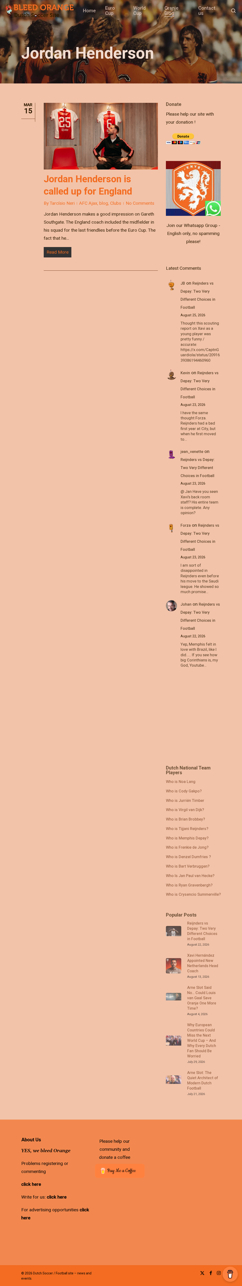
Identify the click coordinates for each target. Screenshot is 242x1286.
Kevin (185, 373)
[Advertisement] (201, 131)
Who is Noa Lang (180, 782)
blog (103, 203)
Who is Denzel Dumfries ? (188, 857)
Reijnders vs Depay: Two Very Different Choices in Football (198, 468)
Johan (186, 604)
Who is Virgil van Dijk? (185, 810)
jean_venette (192, 452)
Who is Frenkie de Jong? (187, 847)
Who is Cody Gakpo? (184, 791)
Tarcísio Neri (62, 203)
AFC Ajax (88, 203)
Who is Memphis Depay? (187, 838)
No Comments (140, 203)
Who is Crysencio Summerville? (193, 894)
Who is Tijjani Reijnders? (187, 829)
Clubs (115, 203)
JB (183, 283)
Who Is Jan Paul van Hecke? (190, 876)
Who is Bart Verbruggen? (187, 866)
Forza (186, 525)
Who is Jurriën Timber (185, 801)
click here (31, 1184)
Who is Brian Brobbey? (185, 819)
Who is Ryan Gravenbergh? (189, 885)
